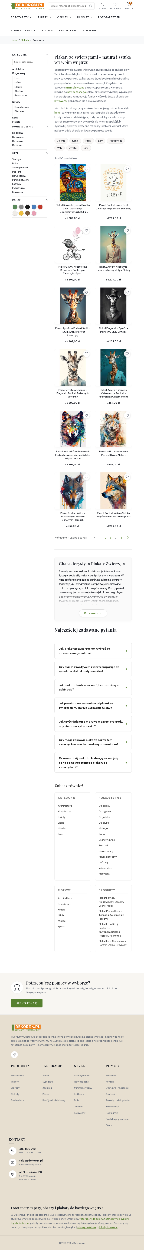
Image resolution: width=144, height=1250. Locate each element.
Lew (86, 147)
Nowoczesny (19, 175)
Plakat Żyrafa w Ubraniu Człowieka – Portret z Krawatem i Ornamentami (113, 393)
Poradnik (90, 30)
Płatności (111, 1094)
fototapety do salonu (91, 1218)
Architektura (19, 69)
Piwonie (19, 111)
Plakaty (84, 17)
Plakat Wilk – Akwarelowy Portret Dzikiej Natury (113, 453)
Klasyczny (17, 192)
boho (57, 112)
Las (17, 78)
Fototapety (21, 17)
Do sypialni (18, 137)
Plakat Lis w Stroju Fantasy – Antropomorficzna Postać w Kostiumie (110, 929)
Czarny (27, 207)
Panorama (21, 95)
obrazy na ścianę (86, 1227)
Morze (18, 86)
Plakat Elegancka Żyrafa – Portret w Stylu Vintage (113, 330)
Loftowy (16, 183)
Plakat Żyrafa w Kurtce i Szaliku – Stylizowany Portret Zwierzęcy (72, 332)
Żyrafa (73, 147)
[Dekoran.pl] (27, 6)
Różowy (34, 213)
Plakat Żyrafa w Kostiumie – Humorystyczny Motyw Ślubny (113, 268)
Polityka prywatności (117, 1119)
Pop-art (16, 171)
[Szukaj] (91, 6)
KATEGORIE (19, 55)
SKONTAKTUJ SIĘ (27, 1003)
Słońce (19, 91)
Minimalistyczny (20, 179)
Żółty (21, 213)
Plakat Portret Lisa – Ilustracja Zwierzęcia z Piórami (111, 914)
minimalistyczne (75, 87)
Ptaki (88, 140)
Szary (21, 207)
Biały (15, 213)
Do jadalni (17, 141)
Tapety (44, 17)
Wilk (59, 147)
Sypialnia (47, 1081)
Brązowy (27, 213)
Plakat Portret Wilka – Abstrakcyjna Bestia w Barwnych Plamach (72, 517)
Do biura (17, 145)
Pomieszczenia (23, 30)
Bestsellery (68, 30)
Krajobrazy (18, 73)
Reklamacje (112, 1106)
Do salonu (17, 132)
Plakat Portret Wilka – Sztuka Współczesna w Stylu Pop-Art (113, 515)
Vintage (16, 159)
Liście (15, 117)
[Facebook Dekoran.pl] (14, 1054)
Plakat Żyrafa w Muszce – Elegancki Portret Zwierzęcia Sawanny (73, 393)
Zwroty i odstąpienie (118, 1100)
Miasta (16, 121)
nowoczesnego (76, 92)
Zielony (15, 207)
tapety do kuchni (20, 1223)
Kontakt (110, 1081)
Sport (61, 834)
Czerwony (40, 207)
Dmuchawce (22, 107)
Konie (75, 140)
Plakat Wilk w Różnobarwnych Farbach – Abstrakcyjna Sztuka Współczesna (72, 455)
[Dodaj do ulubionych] (86, 169)
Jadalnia (47, 1087)
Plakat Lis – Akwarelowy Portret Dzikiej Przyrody (113, 942)
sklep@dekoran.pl (31, 1160)
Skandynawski (20, 167)
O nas (109, 1125)
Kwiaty (16, 101)
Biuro (45, 1094)
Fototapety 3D (109, 17)
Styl (15, 153)
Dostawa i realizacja (117, 1087)
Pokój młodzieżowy (53, 1100)
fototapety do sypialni (116, 1218)
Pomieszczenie (22, 127)
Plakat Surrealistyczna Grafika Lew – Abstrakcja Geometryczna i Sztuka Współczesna (73, 209)
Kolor (16, 200)
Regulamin (112, 1112)
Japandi (78, 1106)
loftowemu (60, 101)
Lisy (100, 140)
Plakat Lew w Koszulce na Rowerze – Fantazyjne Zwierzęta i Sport (72, 270)
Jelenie (61, 140)
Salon (45, 1075)
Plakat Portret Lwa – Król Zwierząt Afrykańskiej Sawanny (113, 206)
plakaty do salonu (107, 1227)
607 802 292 (27, 1149)
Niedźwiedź (116, 140)
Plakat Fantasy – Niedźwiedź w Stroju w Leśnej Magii (111, 901)
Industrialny (18, 188)
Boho (15, 163)
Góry (18, 82)
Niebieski (34, 207)
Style (47, 30)
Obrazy (64, 17)
